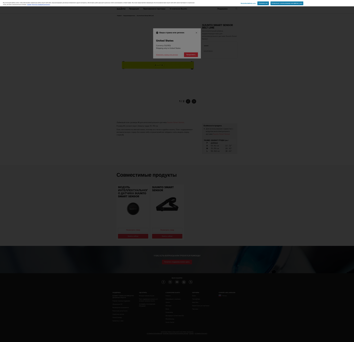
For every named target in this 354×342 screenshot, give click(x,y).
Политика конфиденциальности (41, 4)
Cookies (29, 4)
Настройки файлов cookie (248, 3)
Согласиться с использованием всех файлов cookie (286, 3)
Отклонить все (263, 3)
